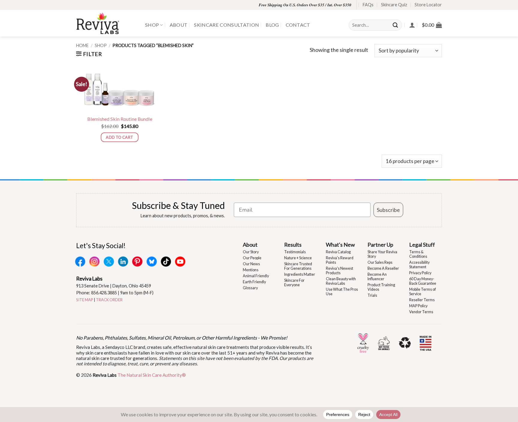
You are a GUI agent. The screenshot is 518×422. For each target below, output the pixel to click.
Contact (298, 25)
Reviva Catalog (338, 252)
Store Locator (428, 4)
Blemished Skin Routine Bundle (119, 119)
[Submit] (395, 25)
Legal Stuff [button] (422, 244)
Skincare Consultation (226, 25)
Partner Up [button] (380, 244)
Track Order (109, 299)
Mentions (250, 270)
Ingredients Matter (299, 274)
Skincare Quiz (394, 4)
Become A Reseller (383, 268)
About (179, 25)
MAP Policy (418, 306)
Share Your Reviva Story (382, 254)
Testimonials (295, 252)
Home (82, 45)
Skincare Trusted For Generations (298, 266)
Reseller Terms (422, 300)
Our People (252, 258)
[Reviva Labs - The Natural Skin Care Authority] (106, 23)
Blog (272, 25)
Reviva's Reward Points (339, 260)
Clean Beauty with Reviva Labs (341, 281)
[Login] (412, 24)
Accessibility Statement (419, 264)
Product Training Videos (381, 287)
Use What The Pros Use (342, 291)
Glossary (250, 288)
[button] (432, 24)
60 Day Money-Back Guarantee (422, 281)
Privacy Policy (420, 273)
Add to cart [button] (119, 137)
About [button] (250, 244)
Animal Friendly (256, 276)
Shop (152, 25)
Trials (372, 295)
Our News (251, 264)
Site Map (84, 299)
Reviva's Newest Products (339, 270)
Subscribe (388, 210)
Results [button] (293, 244)
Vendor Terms (421, 312)
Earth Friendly (254, 282)
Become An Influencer (377, 276)
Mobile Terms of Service (422, 291)
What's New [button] (340, 244)
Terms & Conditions (418, 254)
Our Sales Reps (380, 262)
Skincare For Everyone (294, 282)
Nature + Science (298, 258)
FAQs (368, 4)
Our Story (251, 252)
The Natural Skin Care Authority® (152, 375)
